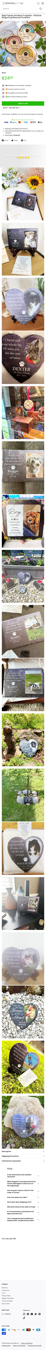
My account (6, 1304)
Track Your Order (7, 1301)
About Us (5, 1288)
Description (6, 1151)
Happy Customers (8, 1298)
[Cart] (38, 3)
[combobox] (23, 9)
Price (4, 73)
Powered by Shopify (35, 1346)
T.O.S (3, 1293)
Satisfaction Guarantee (11, 1161)
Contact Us (5, 1290)
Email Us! (17, 135)
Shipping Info (6, 1346)
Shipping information (10, 1156)
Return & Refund (26, 1343)
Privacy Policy (6, 1296)
